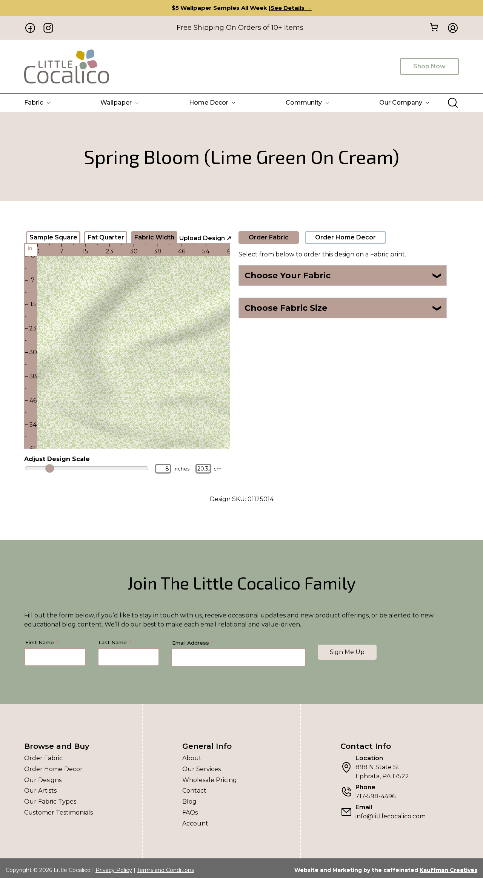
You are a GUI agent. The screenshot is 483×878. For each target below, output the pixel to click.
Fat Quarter (106, 237)
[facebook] (30, 28)
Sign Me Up (347, 652)
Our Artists (40, 790)
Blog (189, 801)
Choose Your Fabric (344, 275)
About (192, 758)
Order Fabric (269, 237)
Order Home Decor (345, 237)
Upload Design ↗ (205, 238)
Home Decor (208, 102)
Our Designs (43, 780)
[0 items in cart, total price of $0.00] (433, 27)
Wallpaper (116, 102)
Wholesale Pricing (209, 780)
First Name (39, 642)
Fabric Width (154, 237)
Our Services (201, 769)
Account (195, 823)
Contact (194, 790)
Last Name (112, 642)
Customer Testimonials (58, 812)
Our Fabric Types (50, 801)
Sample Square (53, 237)
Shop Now (429, 66)
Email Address (190, 643)
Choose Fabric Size (344, 308)
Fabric (33, 102)
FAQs (190, 812)
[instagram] (48, 28)
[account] (450, 28)
